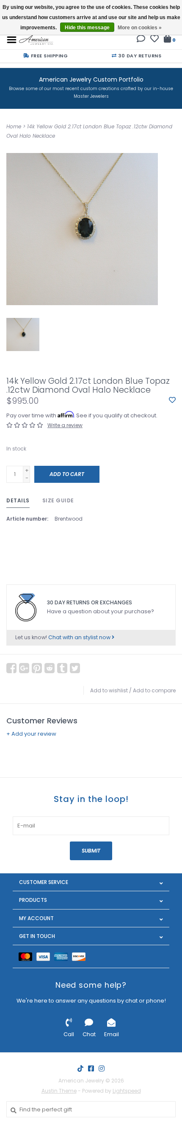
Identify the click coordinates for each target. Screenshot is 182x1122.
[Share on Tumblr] (62, 668)
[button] (141, 40)
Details (18, 500)
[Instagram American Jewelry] (101, 1068)
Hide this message (87, 28)
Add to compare (154, 690)
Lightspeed (127, 1090)
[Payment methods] (27, 956)
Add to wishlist (109, 690)
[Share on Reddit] (49, 668)
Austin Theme (59, 1090)
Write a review (65, 425)
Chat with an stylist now (80, 637)
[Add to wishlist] (172, 401)
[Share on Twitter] (75, 668)
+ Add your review (31, 734)
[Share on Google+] (24, 668)
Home (13, 126)
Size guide (58, 500)
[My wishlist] (154, 40)
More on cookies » (140, 28)
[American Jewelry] (36, 39)
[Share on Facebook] (11, 668)
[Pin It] (37, 668)
